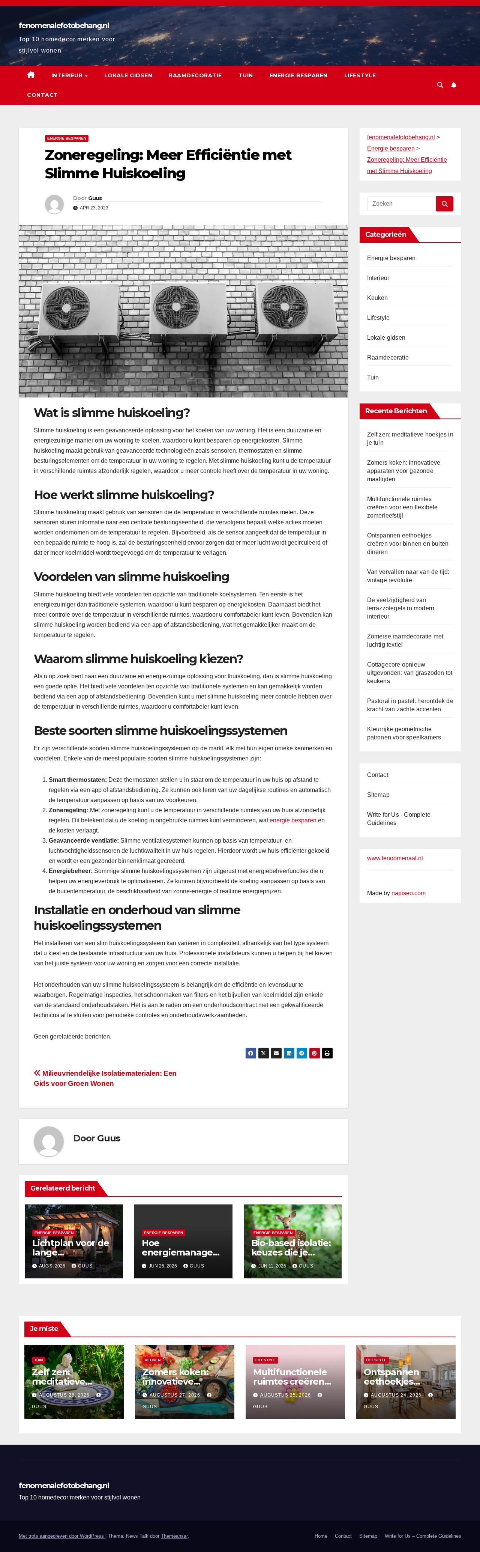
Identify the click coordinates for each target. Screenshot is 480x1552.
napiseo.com (409, 893)
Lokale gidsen (128, 75)
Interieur (67, 75)
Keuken (377, 298)
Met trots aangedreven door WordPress (62, 1536)
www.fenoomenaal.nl (395, 858)
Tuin (245, 75)
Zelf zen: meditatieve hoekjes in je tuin (69, 1381)
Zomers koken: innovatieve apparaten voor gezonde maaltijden (404, 470)
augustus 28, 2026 (65, 1395)
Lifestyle (360, 75)
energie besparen (293, 820)
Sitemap (378, 795)
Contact (42, 95)
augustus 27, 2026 (176, 1395)
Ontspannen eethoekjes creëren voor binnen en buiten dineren (408, 543)
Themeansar (174, 1536)
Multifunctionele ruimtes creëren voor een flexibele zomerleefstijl (402, 507)
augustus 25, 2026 (286, 1395)
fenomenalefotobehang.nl (64, 25)
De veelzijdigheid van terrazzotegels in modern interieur (401, 608)
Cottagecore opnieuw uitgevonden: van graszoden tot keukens (410, 672)
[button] (440, 85)
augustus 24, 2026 (397, 1395)
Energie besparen (299, 75)
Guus (95, 198)
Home (321, 1536)
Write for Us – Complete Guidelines (423, 1536)
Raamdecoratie (195, 75)
